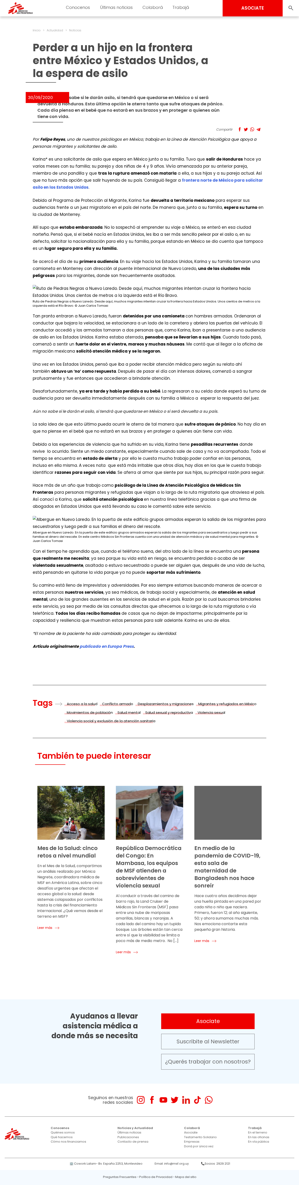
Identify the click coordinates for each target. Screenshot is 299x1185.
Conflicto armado (117, 703)
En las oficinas (258, 1137)
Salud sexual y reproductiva (169, 712)
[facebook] (152, 1100)
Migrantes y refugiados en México (227, 703)
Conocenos (60, 1128)
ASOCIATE (252, 8)
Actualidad (55, 30)
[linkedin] (186, 1100)
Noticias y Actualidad (135, 1128)
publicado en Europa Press (107, 646)
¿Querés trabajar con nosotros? (208, 1061)
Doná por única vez (199, 1146)
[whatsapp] (209, 1100)
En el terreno (257, 1132)
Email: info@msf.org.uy (172, 1163)
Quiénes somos (63, 1132)
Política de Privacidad (155, 1177)
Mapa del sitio (185, 1177)
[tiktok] (197, 1100)
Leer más (44, 927)
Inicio (37, 30)
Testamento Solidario (200, 1137)
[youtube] (163, 1100)
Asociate (208, 1021)
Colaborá (192, 1128)
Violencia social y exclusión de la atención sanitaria (111, 720)
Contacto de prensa (132, 1141)
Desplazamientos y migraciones (166, 703)
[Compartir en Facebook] (240, 129)
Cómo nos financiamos (68, 1141)
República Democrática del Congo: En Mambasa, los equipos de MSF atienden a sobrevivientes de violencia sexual (149, 866)
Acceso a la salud (82, 703)
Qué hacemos (62, 1137)
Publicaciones (128, 1137)
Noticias (75, 30)
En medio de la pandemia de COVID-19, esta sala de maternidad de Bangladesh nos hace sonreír (227, 866)
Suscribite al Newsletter (208, 1041)
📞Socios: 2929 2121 (215, 1163)
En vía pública (258, 1141)
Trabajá (255, 1128)
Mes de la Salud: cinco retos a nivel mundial (67, 851)
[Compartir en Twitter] (246, 129)
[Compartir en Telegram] (258, 129)
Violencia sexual (211, 712)
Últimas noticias (129, 1132)
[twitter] (174, 1100)
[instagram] (141, 1100)
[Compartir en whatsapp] (252, 129)
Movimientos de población (90, 712)
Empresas (191, 1141)
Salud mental (129, 712)
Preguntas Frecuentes (119, 1177)
